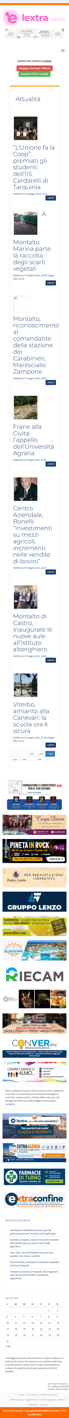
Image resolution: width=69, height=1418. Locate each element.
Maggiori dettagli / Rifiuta (34, 68)
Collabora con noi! (48, 1394)
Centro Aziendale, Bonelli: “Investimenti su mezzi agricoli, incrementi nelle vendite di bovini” (32, 534)
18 (16, 1328)
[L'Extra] (34, 17)
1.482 (40, 753)
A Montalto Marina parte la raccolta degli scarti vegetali (32, 241)
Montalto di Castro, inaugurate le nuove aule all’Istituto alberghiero (32, 632)
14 (41, 1322)
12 (24, 1322)
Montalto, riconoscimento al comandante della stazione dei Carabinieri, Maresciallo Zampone (36, 345)
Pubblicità (33, 1404)
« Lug (7, 1345)
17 (8, 1328)
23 (58, 1328)
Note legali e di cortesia (53, 1399)
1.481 (31, 753)
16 (58, 1322)
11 (16, 1322)
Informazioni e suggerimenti (24, 1399)
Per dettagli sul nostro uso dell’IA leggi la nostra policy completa (32, 1101)
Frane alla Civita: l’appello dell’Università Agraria (33, 440)
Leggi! (50, 198)
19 (24, 1328)
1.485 (23, 759)
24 (8, 1335)
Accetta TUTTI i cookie (34, 74)
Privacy (44, 1404)
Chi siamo (32, 1394)
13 (33, 1322)
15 (49, 1322)
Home (21, 1394)
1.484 (14, 759)
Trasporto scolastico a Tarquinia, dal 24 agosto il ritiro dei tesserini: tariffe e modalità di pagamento (34, 1275)
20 (33, 1328)
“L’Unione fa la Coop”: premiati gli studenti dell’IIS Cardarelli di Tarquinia (34, 167)
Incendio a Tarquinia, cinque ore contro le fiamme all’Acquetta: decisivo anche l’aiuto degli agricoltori (34, 1243)
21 (41, 1328)
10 (8, 1322)
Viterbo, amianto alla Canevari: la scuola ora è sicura (31, 717)
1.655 (39, 759)
